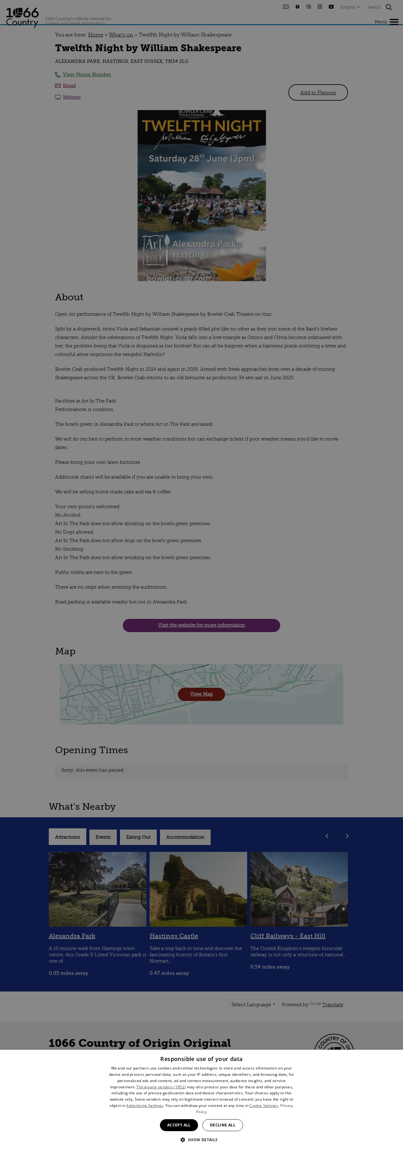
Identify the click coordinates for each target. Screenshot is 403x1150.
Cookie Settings (263, 1105)
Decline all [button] (223, 1125)
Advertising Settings (144, 1105)
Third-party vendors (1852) (161, 1087)
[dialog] (201, 1100)
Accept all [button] (179, 1125)
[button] (201, 1139)
